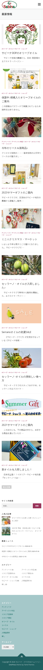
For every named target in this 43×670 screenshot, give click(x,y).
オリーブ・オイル (7, 49)
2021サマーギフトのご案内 (17, 425)
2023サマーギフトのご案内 (17, 192)
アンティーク (6, 141)
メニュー (39, 4)
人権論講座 (26, 580)
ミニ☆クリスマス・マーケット (19, 239)
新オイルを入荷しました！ (17, 469)
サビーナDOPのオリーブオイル (19, 53)
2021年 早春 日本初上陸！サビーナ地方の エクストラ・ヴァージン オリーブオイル (26, 531)
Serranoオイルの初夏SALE (16, 332)
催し (3, 584)
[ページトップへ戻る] (21, 656)
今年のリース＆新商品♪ (15, 148)
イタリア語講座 (7, 573)
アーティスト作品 (17, 141)
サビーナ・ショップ (21, 49)
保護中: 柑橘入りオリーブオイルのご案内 (16, 551)
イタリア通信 (26, 573)
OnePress (12, 665)
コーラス (25, 577)
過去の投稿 (6, 487)
